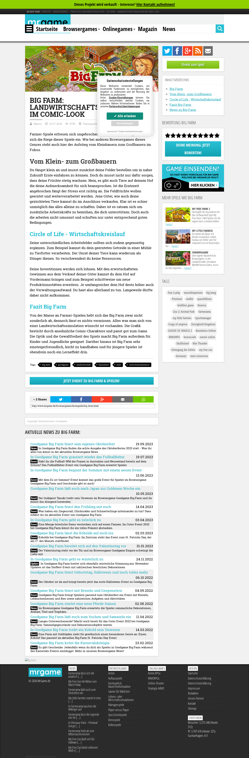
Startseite (47, 29)
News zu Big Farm (183, 110)
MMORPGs (153, 678)
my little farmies (182, 318)
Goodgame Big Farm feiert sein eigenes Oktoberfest (72, 444)
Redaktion (193, 693)
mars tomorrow (199, 356)
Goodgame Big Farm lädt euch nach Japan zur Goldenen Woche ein (85, 488)
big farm (46, 364)
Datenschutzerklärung (199, 678)
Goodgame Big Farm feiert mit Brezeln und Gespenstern (76, 590)
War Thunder (200, 343)
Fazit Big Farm (180, 105)
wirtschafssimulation (139, 364)
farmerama (205, 312)
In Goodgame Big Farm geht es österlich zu (65, 519)
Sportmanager (203, 318)
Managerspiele (116, 705)
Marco (38, 124)
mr (47, 23)
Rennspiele (114, 720)
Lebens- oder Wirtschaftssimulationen (121, 698)
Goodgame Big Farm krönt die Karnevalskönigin (70, 642)
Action (111, 673)
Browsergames (80, 29)
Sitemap (192, 708)
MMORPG (174, 337)
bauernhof (104, 364)
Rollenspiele (114, 725)
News (169, 29)
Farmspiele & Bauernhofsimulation (119, 685)
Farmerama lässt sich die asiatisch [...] (81, 675)
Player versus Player (118, 710)
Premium (177, 299)
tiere (119, 364)
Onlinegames (118, 29)
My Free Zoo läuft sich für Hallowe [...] (81, 740)
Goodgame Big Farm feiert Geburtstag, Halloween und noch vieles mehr (89, 572)
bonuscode (190, 337)
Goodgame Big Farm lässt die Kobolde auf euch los (71, 533)
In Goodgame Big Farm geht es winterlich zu (66, 559)
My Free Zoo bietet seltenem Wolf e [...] (83, 749)
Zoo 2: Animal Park (184, 312)
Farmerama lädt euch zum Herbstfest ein (82, 691)
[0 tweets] (60, 399)
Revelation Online (206, 331)
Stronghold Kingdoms (203, 324)
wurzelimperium (193, 293)
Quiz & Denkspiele (117, 715)
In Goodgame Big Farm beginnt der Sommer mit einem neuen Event (86, 470)
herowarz (181, 356)
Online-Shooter (156, 683)
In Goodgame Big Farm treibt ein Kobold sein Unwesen (75, 629)
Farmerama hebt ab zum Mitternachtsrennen (81, 732)
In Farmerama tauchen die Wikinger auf (82, 708)
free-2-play (174, 293)
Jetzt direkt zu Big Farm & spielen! (92, 380)
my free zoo (205, 350)
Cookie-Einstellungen (121, 97)
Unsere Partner (196, 698)
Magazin (147, 29)
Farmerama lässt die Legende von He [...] (83, 716)
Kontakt (192, 703)
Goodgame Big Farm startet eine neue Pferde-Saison (73, 603)
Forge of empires (177, 324)
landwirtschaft (84, 364)
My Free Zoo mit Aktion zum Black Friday (82, 683)
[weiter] (169, 224)
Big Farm (176, 89)
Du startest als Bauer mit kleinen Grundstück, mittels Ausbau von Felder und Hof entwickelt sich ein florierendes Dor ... (192, 238)
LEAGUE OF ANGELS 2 (180, 331)
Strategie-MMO (156, 688)
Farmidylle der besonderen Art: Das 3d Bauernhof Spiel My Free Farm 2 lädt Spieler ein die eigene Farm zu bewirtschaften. (193, 216)
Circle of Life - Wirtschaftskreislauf (195, 99)
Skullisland (182, 343)
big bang (211, 293)
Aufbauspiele (115, 678)
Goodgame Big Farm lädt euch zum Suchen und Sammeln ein (80, 616)
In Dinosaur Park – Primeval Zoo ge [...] (83, 724)
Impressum (194, 688)
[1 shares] (81, 399)
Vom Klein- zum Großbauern (191, 94)
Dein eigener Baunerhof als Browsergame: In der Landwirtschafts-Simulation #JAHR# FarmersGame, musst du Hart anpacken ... (192, 260)
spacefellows (204, 299)
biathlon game (186, 305)
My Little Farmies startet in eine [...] (84, 699)
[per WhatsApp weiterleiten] (143, 399)
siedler (189, 299)
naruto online (207, 337)
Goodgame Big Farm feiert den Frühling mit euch (70, 506)
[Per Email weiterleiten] (122, 399)
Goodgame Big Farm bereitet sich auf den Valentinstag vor (78, 546)
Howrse (202, 305)
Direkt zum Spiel (193, 64)
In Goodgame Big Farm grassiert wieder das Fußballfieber (77, 457)
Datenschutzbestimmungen (124, 106)
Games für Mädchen (119, 691)
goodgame (63, 364)
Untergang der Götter (183, 350)
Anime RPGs (154, 673)
